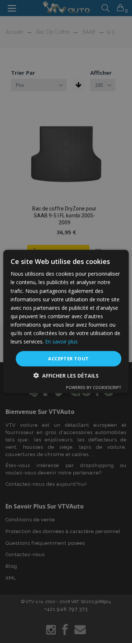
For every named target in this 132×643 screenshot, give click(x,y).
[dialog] (66, 321)
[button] (66, 375)
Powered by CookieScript (93, 387)
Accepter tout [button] (68, 358)
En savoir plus (61, 341)
